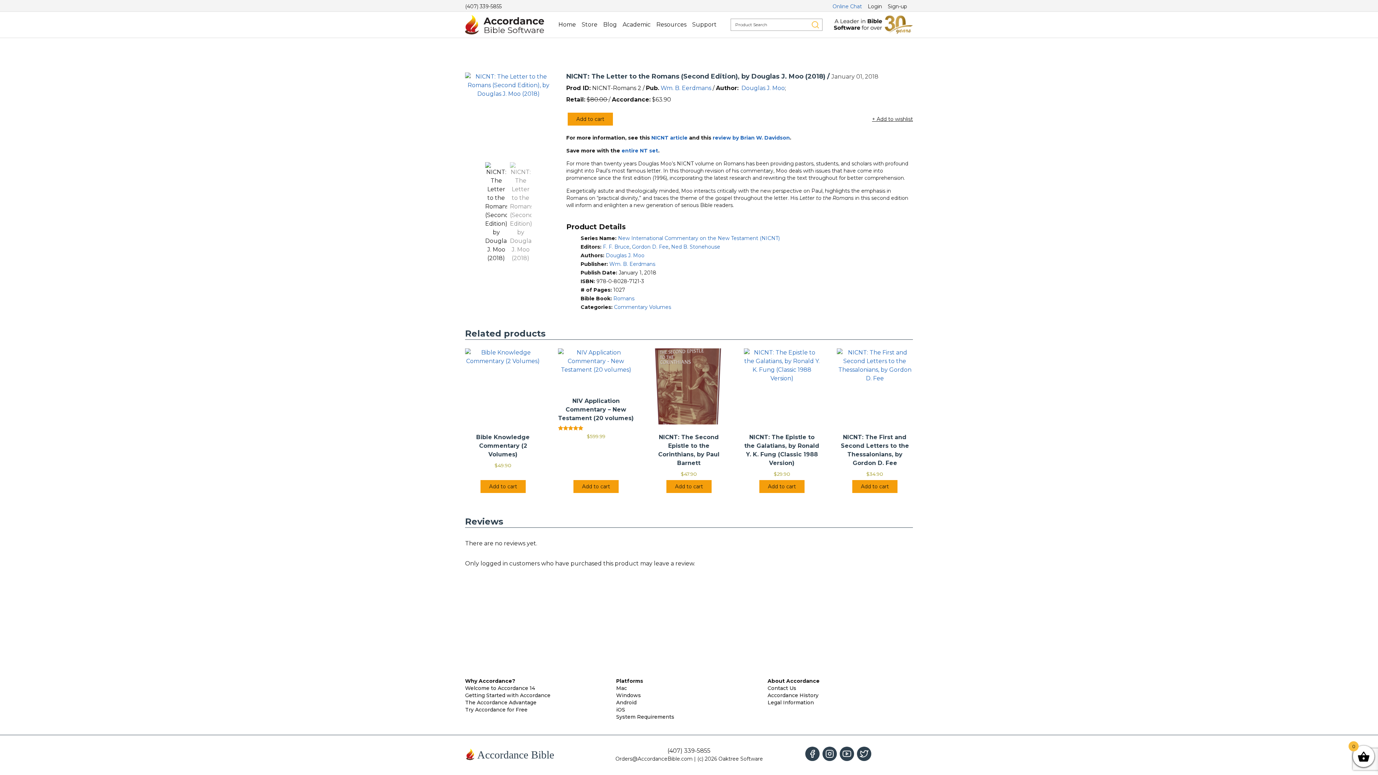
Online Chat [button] (847, 6)
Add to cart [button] (503, 486)
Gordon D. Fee (650, 247)
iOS (620, 709)
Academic (637, 24)
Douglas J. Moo (763, 88)
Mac (621, 688)
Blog (610, 24)
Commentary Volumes (642, 307)
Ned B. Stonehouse (695, 247)
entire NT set (640, 150)
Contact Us (782, 688)
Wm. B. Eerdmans (686, 88)
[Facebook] (812, 754)
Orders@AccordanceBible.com (654, 759)
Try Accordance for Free (496, 709)
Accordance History (793, 695)
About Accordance (794, 681)
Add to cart (590, 119)
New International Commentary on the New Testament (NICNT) (699, 238)
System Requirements (645, 717)
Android (626, 702)
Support (704, 24)
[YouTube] (847, 754)
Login (875, 6)
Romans (623, 298)
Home (567, 24)
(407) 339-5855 (483, 6)
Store (589, 24)
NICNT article (669, 138)
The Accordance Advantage (500, 702)
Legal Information (791, 702)
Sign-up (897, 6)
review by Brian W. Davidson (751, 138)
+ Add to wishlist (892, 119)
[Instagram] (829, 754)
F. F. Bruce (616, 247)
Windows (628, 695)
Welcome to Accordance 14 (500, 688)
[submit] (815, 24)
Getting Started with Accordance (507, 695)
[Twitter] (864, 754)
